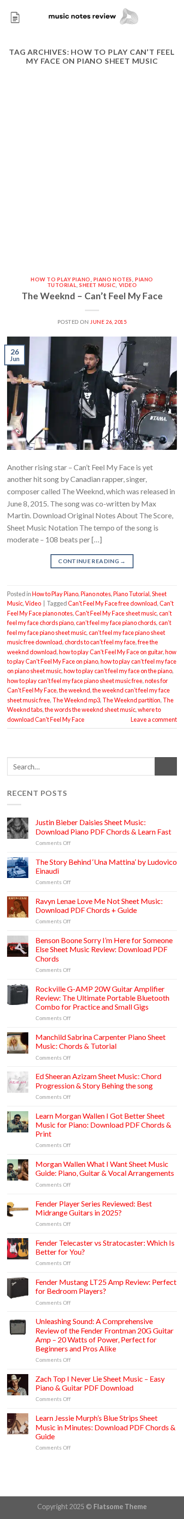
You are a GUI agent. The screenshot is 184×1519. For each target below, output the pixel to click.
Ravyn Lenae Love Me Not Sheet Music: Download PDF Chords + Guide (99, 905)
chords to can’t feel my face (100, 642)
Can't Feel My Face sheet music (116, 613)
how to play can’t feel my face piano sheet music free (74, 680)
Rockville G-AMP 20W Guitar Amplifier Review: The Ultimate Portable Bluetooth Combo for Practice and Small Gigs (102, 997)
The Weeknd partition (131, 700)
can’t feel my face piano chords (116, 622)
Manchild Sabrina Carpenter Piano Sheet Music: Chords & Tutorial (100, 1041)
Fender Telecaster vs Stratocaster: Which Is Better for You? (105, 1247)
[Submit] (166, 766)
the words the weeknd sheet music (90, 709)
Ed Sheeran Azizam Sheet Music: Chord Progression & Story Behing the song (98, 1080)
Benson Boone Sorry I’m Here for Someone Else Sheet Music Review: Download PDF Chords (104, 949)
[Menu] (15, 16)
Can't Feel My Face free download (112, 603)
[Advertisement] (92, 180)
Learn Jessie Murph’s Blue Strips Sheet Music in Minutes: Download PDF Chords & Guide (105, 1426)
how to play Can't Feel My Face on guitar (111, 652)
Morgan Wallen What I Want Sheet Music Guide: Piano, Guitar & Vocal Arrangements (104, 1168)
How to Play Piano (61, 279)
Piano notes (112, 279)
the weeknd (74, 690)
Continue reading (92, 561)
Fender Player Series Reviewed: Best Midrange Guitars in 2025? (93, 1208)
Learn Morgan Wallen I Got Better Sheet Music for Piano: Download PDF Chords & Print (103, 1124)
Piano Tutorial (131, 594)
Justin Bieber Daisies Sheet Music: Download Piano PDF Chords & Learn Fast (103, 826)
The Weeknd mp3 (76, 700)
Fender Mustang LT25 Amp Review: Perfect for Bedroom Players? (105, 1286)
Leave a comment (154, 719)
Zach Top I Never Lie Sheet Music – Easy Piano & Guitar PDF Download (100, 1383)
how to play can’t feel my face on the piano (118, 671)
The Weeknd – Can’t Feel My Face (92, 295)
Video (128, 285)
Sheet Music (97, 285)
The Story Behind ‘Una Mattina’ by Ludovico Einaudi (106, 866)
